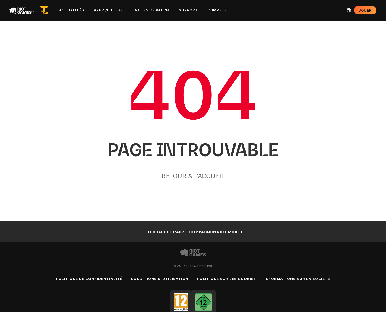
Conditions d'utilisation (160, 278)
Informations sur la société (297, 278)
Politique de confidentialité (89, 278)
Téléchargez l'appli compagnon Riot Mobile (193, 232)
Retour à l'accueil (193, 176)
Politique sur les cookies (226, 278)
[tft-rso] (45, 10)
